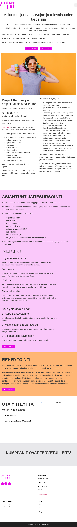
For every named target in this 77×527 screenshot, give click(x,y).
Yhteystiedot (42, 512)
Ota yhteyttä (6, 127)
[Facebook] (2, 483)
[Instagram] (9, 483)
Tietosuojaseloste (42, 494)
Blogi (40, 509)
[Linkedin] (5, 483)
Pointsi (40, 507)
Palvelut (41, 505)
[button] (75, 5)
